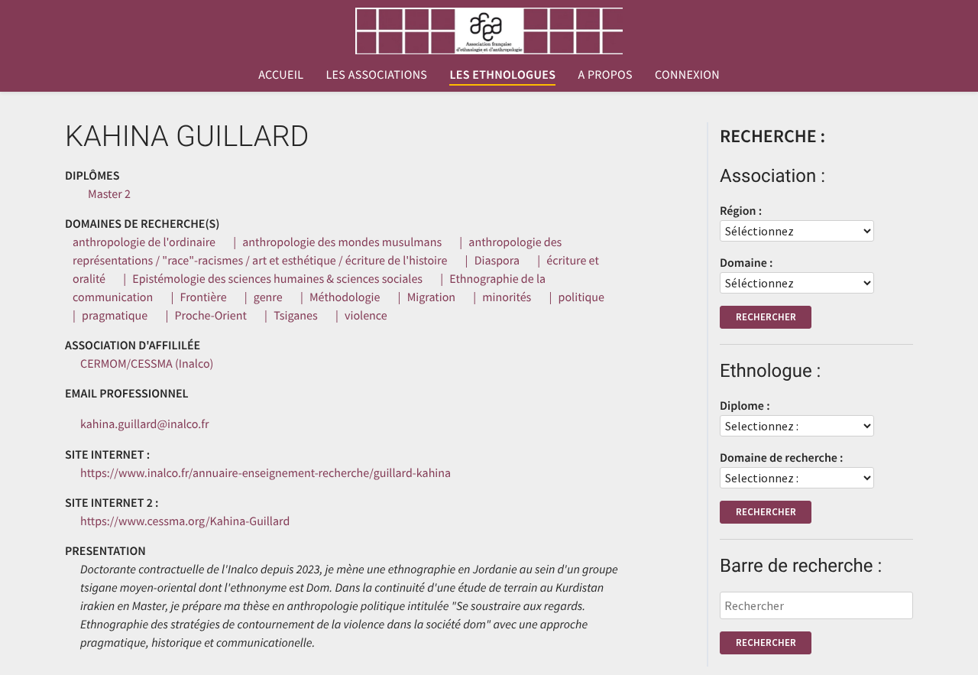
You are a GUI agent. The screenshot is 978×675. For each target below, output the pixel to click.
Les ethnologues (502, 75)
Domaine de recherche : (782, 458)
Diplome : (745, 406)
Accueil (280, 75)
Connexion (687, 75)
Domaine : (746, 263)
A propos (605, 75)
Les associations (376, 75)
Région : (741, 211)
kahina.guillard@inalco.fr (144, 424)
